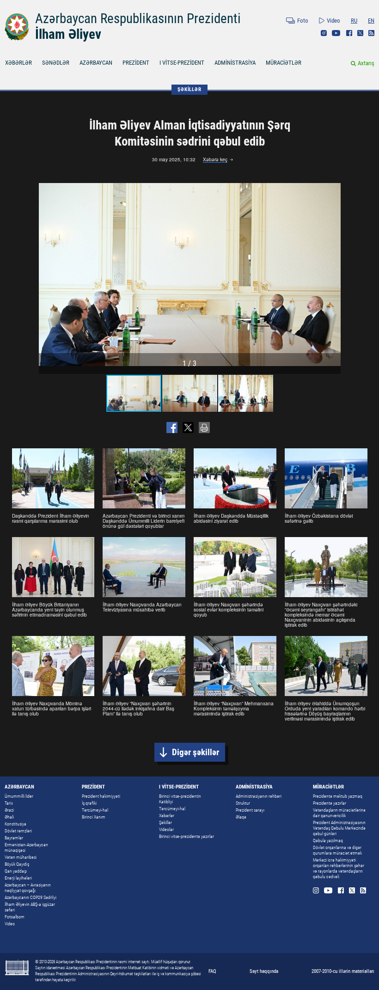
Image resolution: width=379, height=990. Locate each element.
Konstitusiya (15, 823)
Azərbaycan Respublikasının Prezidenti (138, 18)
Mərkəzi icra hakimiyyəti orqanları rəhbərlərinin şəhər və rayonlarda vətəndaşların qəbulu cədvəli (338, 868)
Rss (371, 33)
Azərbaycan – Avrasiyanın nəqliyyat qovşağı (28, 887)
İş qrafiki (89, 803)
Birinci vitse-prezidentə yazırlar (186, 836)
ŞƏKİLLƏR (189, 89)
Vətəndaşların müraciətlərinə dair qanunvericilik (339, 812)
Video (333, 20)
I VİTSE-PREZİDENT (181, 62)
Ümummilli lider (19, 796)
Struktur (243, 803)
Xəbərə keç (215, 160)
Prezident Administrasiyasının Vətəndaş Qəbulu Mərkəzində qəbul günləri (339, 828)
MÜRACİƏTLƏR (283, 62)
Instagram (324, 33)
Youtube (336, 33)
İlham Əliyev (68, 34)
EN (371, 20)
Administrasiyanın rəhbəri (258, 796)
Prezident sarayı (250, 810)
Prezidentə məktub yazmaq (337, 796)
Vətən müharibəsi (21, 857)
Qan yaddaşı (16, 871)
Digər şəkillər (195, 752)
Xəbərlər (166, 815)
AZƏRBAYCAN (95, 62)
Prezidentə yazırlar (329, 803)
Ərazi (9, 810)
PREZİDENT (135, 62)
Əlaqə (241, 816)
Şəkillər (165, 822)
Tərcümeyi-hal (95, 810)
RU (354, 20)
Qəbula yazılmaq (328, 840)
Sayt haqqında (264, 971)
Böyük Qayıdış (17, 864)
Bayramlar (14, 837)
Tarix (9, 803)
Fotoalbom (14, 916)
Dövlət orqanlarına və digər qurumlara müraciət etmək (337, 850)
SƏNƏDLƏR (55, 62)
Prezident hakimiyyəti (101, 796)
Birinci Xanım (93, 816)
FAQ (212, 971)
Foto (302, 20)
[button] (332, 274)
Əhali (9, 816)
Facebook (349, 33)
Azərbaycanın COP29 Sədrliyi (30, 897)
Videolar (166, 829)
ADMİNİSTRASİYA (235, 62)
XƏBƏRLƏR (18, 62)
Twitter (360, 33)
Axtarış (366, 63)
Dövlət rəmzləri (18, 830)
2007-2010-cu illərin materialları (343, 971)
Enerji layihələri (18, 877)
